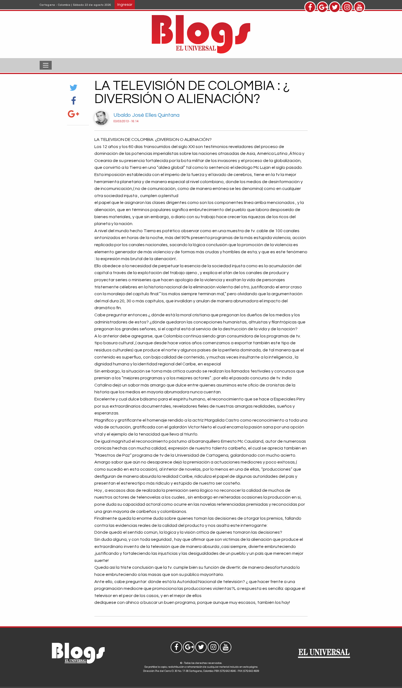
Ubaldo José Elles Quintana (146, 115)
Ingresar (124, 4)
